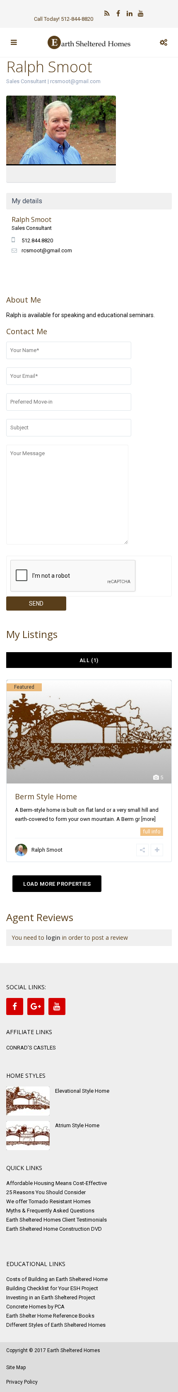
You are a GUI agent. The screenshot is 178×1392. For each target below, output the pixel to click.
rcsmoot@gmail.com (75, 81)
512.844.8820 (37, 240)
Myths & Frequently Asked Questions (50, 1210)
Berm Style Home (46, 796)
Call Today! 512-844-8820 (63, 19)
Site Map (16, 1367)
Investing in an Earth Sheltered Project (50, 1297)
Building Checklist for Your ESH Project (52, 1288)
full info (151, 832)
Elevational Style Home (82, 1091)
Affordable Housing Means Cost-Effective (56, 1183)
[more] (148, 819)
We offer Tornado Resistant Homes (48, 1201)
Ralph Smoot (61, 131)
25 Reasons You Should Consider (46, 1192)
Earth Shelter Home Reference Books (50, 1316)
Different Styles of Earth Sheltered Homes (56, 1325)
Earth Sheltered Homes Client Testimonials (56, 1220)
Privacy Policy (22, 1382)
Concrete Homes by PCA (35, 1306)
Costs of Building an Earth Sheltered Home (57, 1279)
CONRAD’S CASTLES (31, 1048)
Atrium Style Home (77, 1125)
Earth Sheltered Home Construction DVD (54, 1229)
